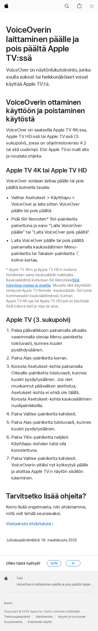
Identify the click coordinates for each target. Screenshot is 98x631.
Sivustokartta (13, 622)
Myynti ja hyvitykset (71, 616)
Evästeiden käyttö (40, 622)
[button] (66, 6)
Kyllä (54, 563)
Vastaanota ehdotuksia (28, 523)
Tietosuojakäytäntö (17, 616)
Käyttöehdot (44, 616)
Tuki (19, 578)
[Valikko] (91, 6)
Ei (73, 563)
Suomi (8, 603)
